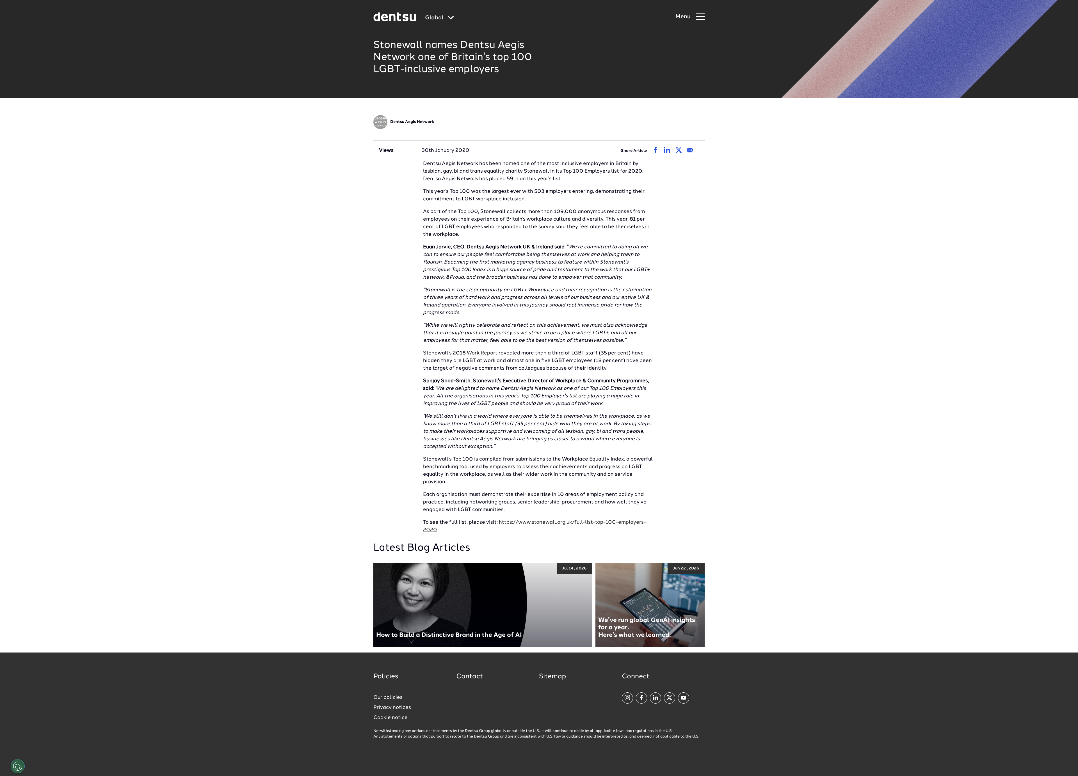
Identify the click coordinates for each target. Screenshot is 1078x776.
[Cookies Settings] (18, 766)
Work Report (482, 353)
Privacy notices (392, 707)
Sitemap (552, 676)
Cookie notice (390, 717)
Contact (469, 676)
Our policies (388, 697)
